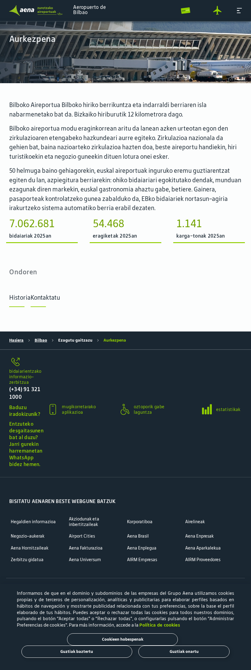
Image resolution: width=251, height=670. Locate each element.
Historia (20, 297)
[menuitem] (125, 52)
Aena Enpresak (199, 536)
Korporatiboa (139, 521)
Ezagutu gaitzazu (75, 340)
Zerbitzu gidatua (27, 559)
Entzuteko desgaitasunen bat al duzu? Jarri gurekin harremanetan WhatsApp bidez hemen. (26, 444)
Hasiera (16, 340)
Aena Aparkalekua (203, 548)
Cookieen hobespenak (122, 639)
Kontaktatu (45, 297)
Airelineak (195, 521)
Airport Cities (82, 536)
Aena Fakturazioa (86, 548)
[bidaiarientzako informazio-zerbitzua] (26, 362)
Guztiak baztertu (76, 651)
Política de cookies (159, 625)
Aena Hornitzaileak (29, 548)
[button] (239, 10)
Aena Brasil (138, 536)
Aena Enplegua (141, 548)
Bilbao (41, 340)
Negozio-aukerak (27, 536)
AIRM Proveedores (202, 559)
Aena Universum (85, 559)
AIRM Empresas (142, 559)
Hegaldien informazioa (33, 521)
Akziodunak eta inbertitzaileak (84, 521)
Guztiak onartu (184, 651)
